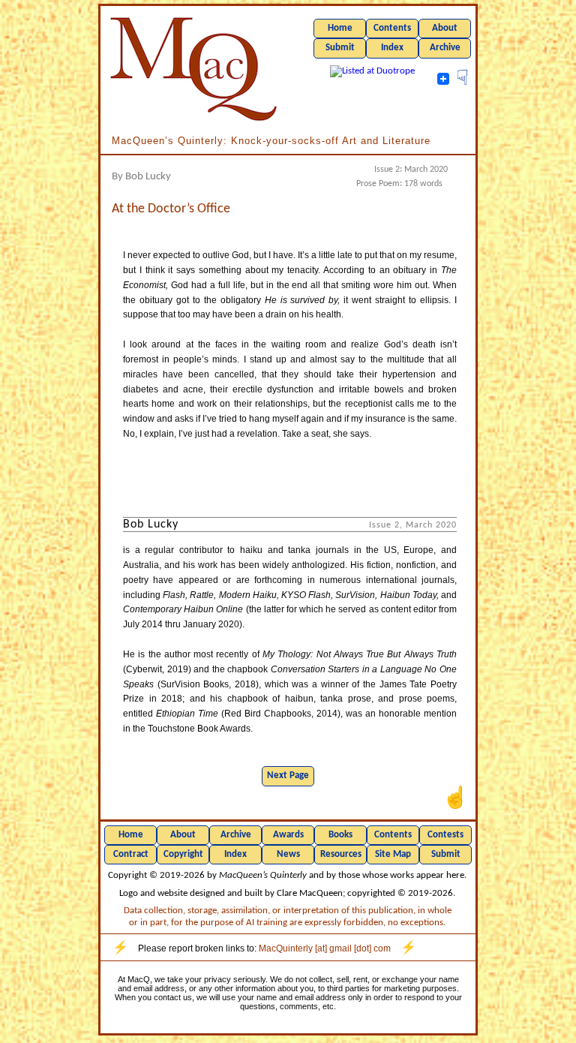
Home (340, 28)
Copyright (183, 854)
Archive (445, 48)
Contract (130, 854)
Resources (341, 854)
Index (392, 48)
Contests (446, 835)
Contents (392, 28)
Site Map (393, 854)
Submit (340, 48)
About (445, 28)
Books (340, 835)
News (288, 854)
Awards (288, 835)
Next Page (288, 775)
